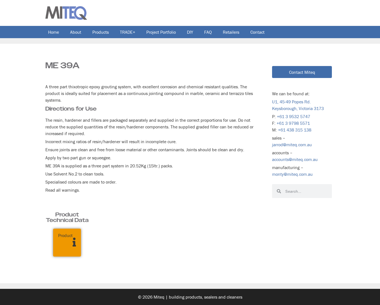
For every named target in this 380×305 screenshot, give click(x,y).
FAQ (208, 32)
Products (100, 32)
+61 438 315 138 (294, 130)
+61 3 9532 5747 (293, 116)
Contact (257, 32)
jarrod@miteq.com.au (292, 144)
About (75, 32)
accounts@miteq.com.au (295, 159)
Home (53, 32)
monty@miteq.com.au (292, 174)
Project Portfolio (161, 32)
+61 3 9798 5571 (293, 123)
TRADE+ (127, 32)
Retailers (231, 32)
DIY (190, 32)
